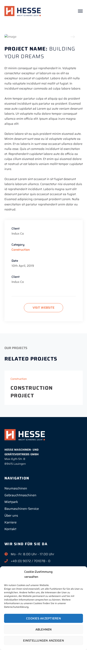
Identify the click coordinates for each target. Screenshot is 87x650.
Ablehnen (43, 629)
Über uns (11, 515)
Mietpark (11, 501)
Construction (21, 249)
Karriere (10, 522)
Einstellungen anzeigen (43, 640)
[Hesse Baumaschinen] (22, 10)
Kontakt (10, 529)
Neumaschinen (15, 488)
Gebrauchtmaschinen (20, 495)
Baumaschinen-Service (21, 508)
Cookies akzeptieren (43, 618)
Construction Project (32, 392)
